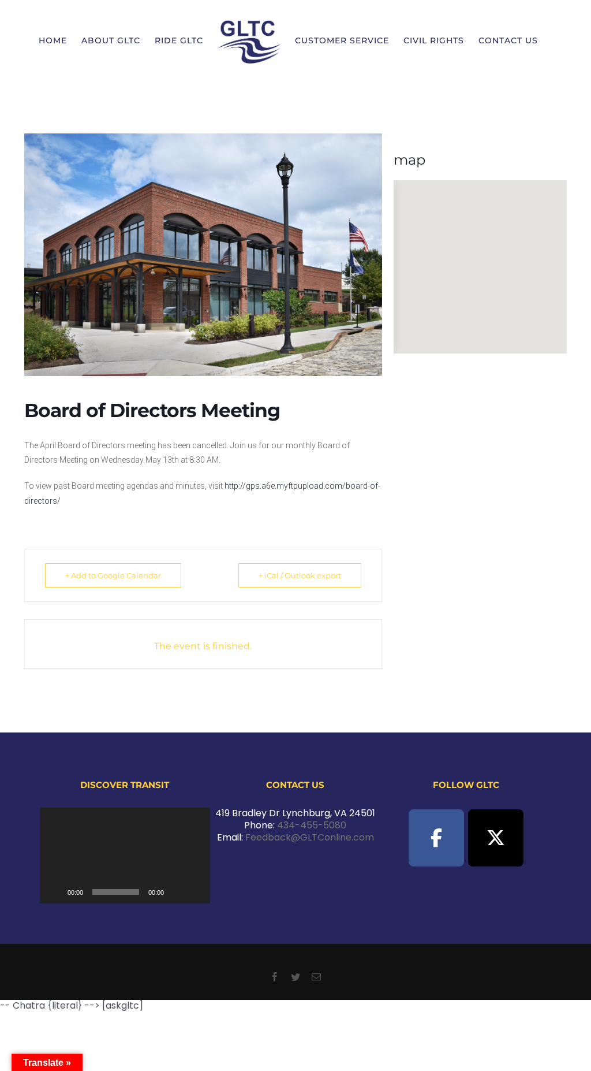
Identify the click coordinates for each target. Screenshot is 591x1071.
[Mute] (176, 892)
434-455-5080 (311, 825)
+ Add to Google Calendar (113, 575)
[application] (125, 855)
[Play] (55, 892)
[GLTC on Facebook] (436, 838)
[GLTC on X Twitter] (495, 838)
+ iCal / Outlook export (300, 575)
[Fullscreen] (195, 892)
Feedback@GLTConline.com (309, 837)
